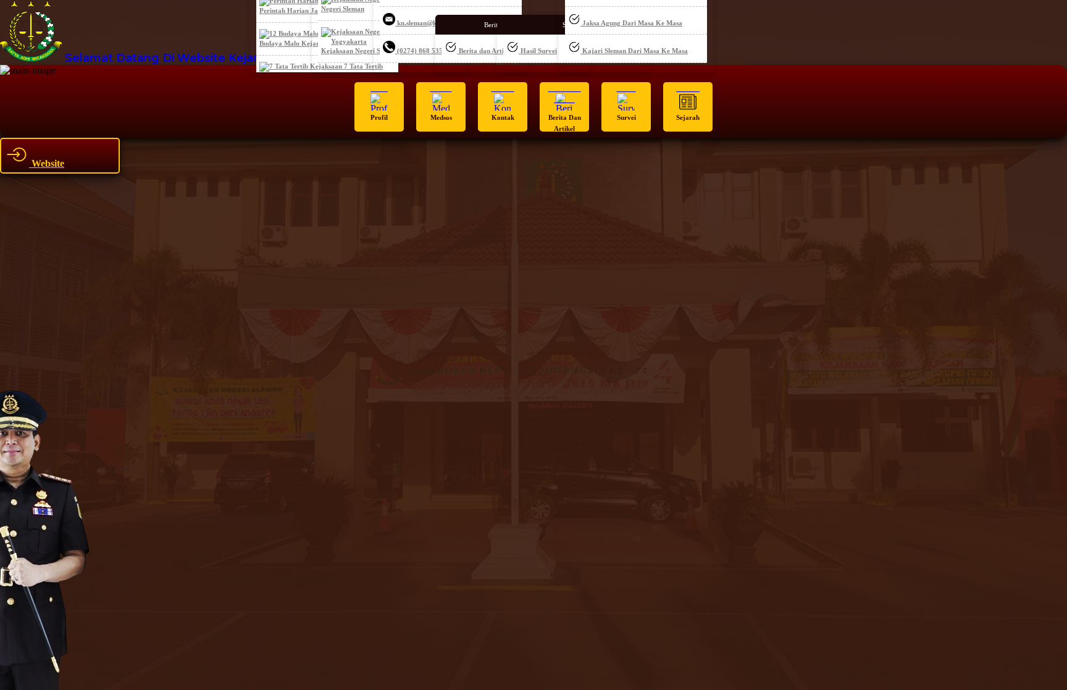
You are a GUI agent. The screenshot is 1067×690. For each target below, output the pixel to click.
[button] (379, 107)
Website (46, 163)
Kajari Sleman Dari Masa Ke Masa (634, 50)
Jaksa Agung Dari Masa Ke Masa (631, 23)
